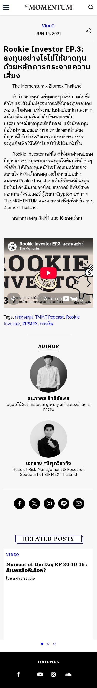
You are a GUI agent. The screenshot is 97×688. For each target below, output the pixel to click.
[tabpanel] (48, 567)
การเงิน (46, 324)
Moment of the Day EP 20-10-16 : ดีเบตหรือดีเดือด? (47, 567)
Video (48, 27)
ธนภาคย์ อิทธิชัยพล (48, 399)
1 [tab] (43, 642)
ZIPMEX (30, 324)
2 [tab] (49, 642)
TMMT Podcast (49, 317)
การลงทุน (24, 317)
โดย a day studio (20, 578)
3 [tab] (55, 642)
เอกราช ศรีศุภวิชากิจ (48, 463)
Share (88, 30)
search (91, 7)
